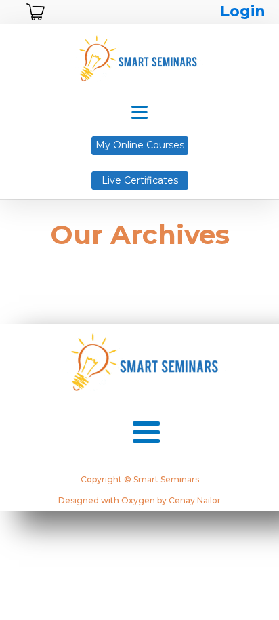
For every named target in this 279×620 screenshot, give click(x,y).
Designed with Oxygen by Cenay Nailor (139, 500)
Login (242, 11)
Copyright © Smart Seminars (140, 479)
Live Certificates (140, 180)
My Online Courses (139, 145)
